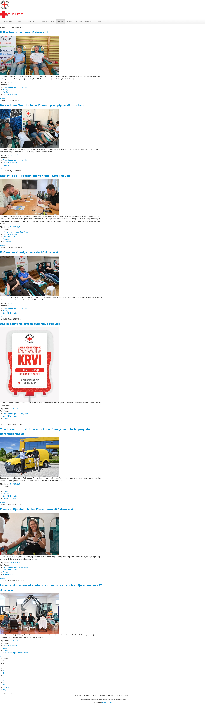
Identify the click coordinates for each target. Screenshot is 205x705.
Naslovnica (8, 21)
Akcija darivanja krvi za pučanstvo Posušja (30, 323)
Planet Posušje (8, 574)
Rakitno (6, 92)
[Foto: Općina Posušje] (29, 197)
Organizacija (30, 21)
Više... (2, 98)
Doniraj (98, 21)
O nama (19, 21)
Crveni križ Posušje (10, 94)
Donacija (6, 493)
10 (4, 685)
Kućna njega (7, 241)
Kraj (4, 689)
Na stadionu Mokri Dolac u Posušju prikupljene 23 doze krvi (42, 105)
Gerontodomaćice (9, 498)
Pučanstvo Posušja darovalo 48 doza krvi (29, 252)
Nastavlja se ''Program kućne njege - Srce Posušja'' (36, 175)
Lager (5, 648)
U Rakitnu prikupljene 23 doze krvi (24, 32)
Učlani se (88, 21)
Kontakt (79, 21)
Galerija (69, 21)
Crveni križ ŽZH (9, 236)
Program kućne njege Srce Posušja (16, 232)
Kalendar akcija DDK (46, 21)
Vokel (5, 489)
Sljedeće (6, 687)
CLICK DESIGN (107, 703)
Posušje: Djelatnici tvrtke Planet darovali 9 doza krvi (36, 509)
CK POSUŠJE (15, 82)
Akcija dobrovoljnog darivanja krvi (15, 87)
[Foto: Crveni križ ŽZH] (29, 55)
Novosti (60, 21)
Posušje (6, 89)
